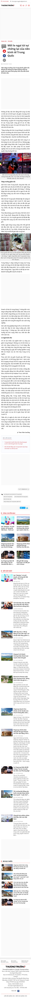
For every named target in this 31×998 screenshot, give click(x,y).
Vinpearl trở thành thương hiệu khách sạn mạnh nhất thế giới (23, 528)
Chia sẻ (23, 507)
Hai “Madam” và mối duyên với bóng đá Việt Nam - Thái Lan (7, 528)
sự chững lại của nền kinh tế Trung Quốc (13, 494)
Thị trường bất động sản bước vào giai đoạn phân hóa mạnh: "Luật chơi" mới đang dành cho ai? (21, 793)
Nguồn (22, 489)
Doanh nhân (15, 962)
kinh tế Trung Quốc (8, 496)
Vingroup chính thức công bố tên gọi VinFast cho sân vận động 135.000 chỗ (23, 545)
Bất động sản (25, 960)
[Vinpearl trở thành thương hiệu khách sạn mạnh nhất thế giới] (7, 657)
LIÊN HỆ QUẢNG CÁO (9, 996)
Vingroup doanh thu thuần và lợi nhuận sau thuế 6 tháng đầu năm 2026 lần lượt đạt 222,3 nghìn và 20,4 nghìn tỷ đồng (7, 545)
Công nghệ (24, 962)
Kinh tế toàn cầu (7, 499)
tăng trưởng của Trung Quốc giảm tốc (12, 501)
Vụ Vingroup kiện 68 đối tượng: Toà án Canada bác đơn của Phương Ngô (7, 562)
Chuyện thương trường (5, 962)
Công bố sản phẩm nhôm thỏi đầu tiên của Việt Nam (21, 817)
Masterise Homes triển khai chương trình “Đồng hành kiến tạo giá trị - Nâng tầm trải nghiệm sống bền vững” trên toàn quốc (21, 678)
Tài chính (14, 960)
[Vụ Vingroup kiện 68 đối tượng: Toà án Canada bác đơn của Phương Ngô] (7, 770)
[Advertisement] (15, 23)
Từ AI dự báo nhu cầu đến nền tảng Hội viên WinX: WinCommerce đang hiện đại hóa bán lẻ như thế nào (21, 604)
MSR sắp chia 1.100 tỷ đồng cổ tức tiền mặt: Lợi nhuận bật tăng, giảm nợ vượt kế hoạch (21, 633)
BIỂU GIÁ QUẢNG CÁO (21, 996)
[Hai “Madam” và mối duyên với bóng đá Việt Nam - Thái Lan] (7, 578)
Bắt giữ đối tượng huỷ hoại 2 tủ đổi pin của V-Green (23, 562)
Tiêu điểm (4, 960)
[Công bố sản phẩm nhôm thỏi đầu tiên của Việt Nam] (7, 818)
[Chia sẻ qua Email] (4, 60)
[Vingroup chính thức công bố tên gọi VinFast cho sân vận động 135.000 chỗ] (7, 732)
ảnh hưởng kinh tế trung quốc (21, 496)
